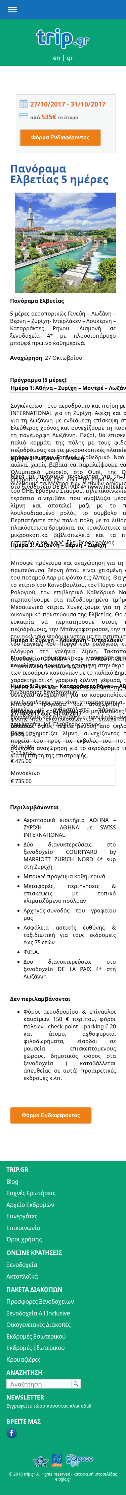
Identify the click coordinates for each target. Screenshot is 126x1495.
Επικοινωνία (23, 1228)
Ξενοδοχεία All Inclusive (38, 1313)
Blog (12, 1181)
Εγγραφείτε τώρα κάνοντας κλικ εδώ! (48, 1406)
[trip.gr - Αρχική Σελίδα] (63, 47)
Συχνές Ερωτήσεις (30, 1193)
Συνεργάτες (21, 1216)
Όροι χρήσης (24, 1239)
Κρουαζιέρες (23, 1359)
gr (70, 58)
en (56, 58)
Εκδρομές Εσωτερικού (36, 1336)
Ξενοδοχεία (21, 1265)
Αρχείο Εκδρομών (30, 1205)
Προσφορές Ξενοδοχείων (40, 1301)
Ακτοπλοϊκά (22, 1276)
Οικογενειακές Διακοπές (38, 1325)
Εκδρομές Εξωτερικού (35, 1348)
